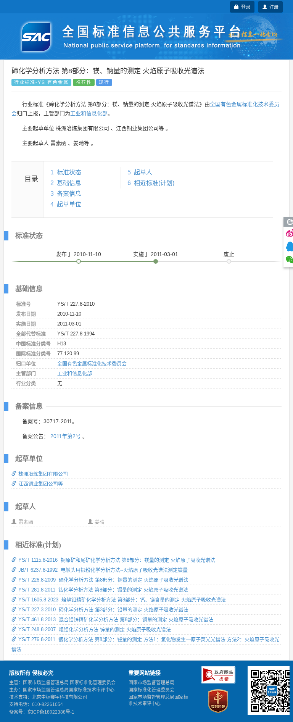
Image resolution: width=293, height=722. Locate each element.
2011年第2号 (65, 436)
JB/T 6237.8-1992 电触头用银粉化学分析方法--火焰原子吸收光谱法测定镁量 (103, 570)
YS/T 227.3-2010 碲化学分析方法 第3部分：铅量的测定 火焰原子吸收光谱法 (103, 609)
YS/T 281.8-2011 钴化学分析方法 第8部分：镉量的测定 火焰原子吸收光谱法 (103, 590)
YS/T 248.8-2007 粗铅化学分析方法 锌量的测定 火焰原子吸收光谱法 (94, 629)
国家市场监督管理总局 (151, 682)
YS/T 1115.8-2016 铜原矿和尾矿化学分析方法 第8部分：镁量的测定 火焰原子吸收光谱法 (116, 560)
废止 (229, 254)
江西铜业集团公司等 (40, 484)
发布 (78, 254)
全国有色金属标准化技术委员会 (92, 363)
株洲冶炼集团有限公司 (43, 474)
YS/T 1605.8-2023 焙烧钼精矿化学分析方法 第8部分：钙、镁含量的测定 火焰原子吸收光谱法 (122, 600)
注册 (273, 6)
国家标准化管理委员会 (151, 690)
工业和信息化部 (89, 113)
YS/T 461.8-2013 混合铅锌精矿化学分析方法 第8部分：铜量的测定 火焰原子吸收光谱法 (115, 619)
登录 (244, 6)
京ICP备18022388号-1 (50, 712)
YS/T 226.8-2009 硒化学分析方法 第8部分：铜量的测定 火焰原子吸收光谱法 (103, 580)
